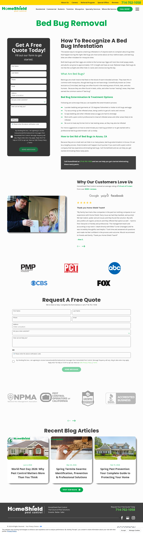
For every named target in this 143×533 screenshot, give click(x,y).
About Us (65, 2)
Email (13, 86)
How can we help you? (18, 106)
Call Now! (125, 9)
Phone (13, 80)
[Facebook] (122, 517)
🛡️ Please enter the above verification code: (25, 124)
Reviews (115, 2)
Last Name (14, 73)
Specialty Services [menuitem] (93, 9)
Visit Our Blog (70, 490)
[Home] (14, 9)
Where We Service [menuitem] (109, 9)
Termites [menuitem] (70, 9)
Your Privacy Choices (32, 526)
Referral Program (88, 2)
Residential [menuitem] (40, 9)
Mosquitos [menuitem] (79, 9)
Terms (30, 142)
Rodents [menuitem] (61, 9)
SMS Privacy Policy (40, 140)
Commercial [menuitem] (51, 9)
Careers (75, 2)
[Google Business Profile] (127, 517)
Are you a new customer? (19, 100)
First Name (14, 66)
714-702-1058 (131, 2)
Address (14, 93)
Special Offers (103, 2)
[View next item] (83, 246)
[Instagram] (133, 517)
